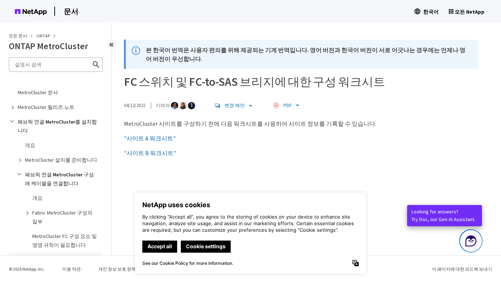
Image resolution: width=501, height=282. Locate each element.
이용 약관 (71, 269)
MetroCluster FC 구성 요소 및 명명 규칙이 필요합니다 (64, 240)
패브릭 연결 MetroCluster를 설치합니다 (57, 126)
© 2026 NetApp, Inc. (27, 269)
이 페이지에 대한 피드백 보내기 (462, 269)
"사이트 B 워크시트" (150, 153)
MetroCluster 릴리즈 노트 (46, 107)
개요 (30, 145)
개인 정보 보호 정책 (117, 269)
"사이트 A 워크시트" (150, 138)
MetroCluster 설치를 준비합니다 (61, 160)
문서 (71, 11)
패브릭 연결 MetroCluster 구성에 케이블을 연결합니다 (59, 179)
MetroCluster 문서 (38, 92)
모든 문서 (18, 36)
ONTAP (43, 36)
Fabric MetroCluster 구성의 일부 (62, 217)
